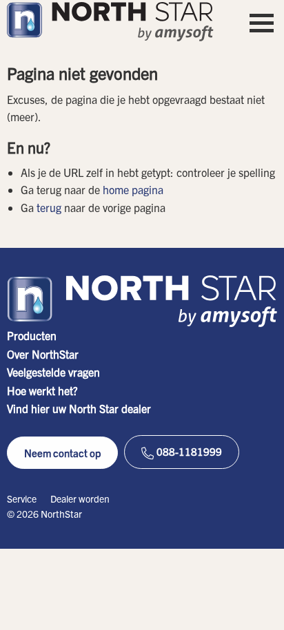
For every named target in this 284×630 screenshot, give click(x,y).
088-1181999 (188, 451)
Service (22, 498)
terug (49, 207)
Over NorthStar (43, 354)
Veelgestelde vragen (53, 372)
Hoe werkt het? (42, 390)
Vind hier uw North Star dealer (79, 408)
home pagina (133, 189)
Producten (32, 335)
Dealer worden (80, 498)
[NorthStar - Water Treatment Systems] (110, 21)
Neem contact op (62, 452)
